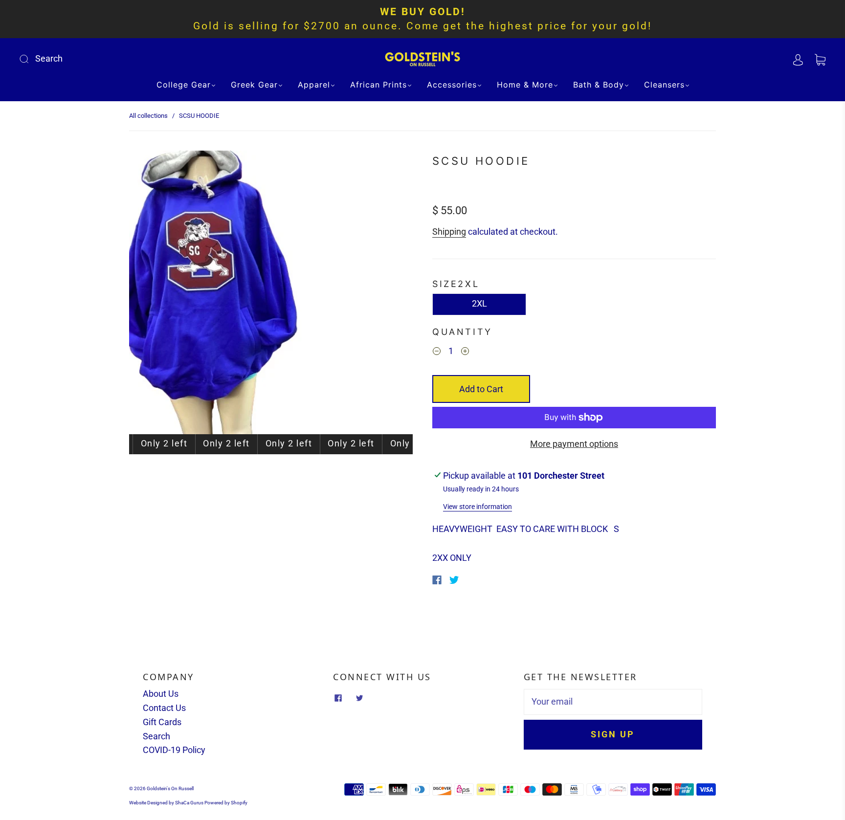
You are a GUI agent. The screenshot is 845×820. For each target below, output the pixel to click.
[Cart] (820, 58)
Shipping (449, 231)
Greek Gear (254, 84)
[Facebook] (436, 580)
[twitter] (359, 698)
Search (156, 736)
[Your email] (613, 702)
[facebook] (338, 698)
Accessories (452, 84)
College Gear (183, 84)
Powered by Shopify (225, 802)
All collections (148, 115)
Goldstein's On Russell (170, 788)
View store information (477, 507)
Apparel (314, 84)
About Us (160, 693)
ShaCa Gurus (189, 802)
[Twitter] (454, 580)
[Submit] (90, 59)
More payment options (574, 444)
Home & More (525, 84)
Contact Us (164, 708)
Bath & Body (598, 84)
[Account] (798, 58)
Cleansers (664, 84)
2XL (479, 303)
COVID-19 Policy (174, 750)
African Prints (378, 84)
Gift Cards (162, 722)
